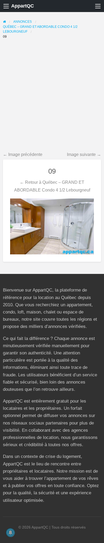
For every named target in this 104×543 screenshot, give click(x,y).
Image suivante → (84, 154)
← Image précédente (22, 154)
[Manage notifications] (10, 532)
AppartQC (22, 6)
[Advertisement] (52, 96)
